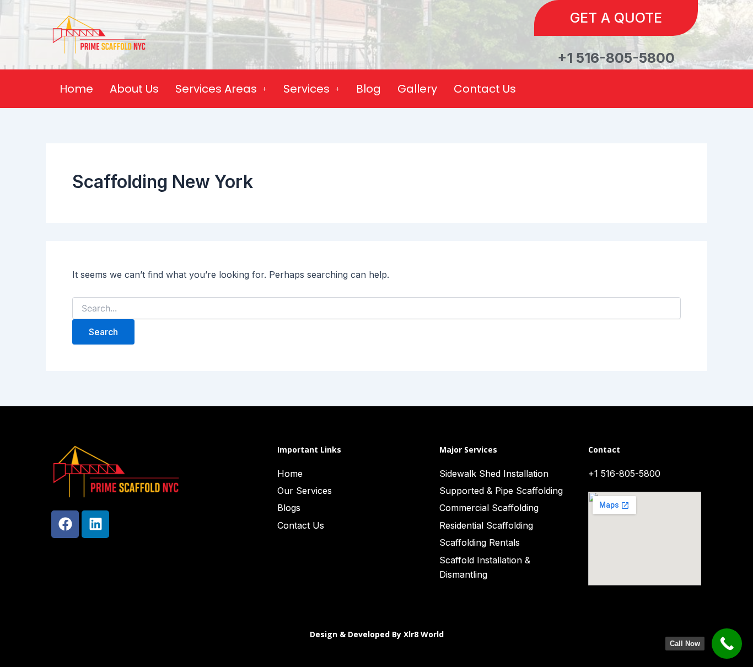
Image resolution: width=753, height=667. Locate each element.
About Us (134, 88)
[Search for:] (376, 308)
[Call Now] (727, 643)
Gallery (417, 88)
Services (306, 88)
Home (76, 88)
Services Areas (216, 88)
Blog (368, 88)
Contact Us (485, 88)
